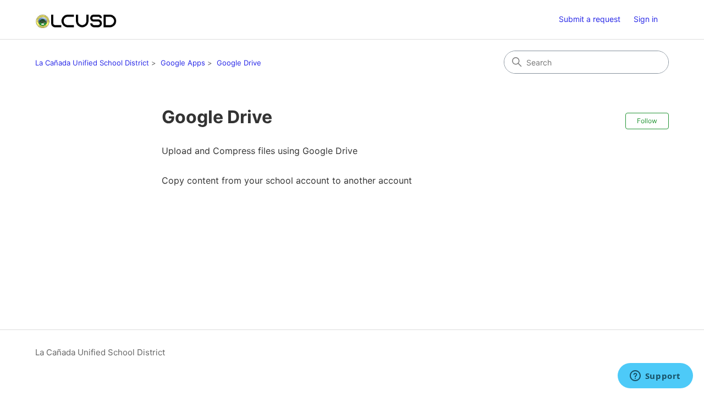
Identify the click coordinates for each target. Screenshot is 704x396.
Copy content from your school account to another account (287, 180)
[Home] (76, 19)
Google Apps (183, 62)
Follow (647, 121)
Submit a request (589, 19)
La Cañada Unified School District (92, 62)
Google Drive (239, 62)
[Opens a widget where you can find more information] (655, 377)
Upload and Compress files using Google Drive (260, 150)
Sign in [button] (646, 19)
